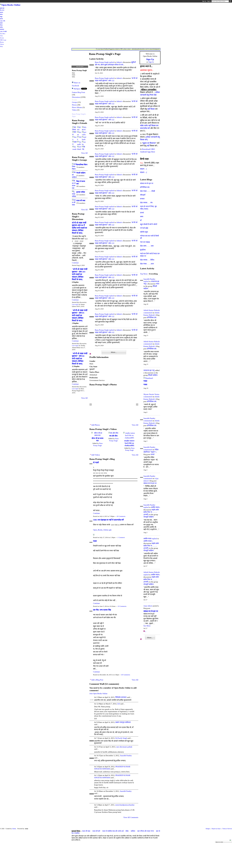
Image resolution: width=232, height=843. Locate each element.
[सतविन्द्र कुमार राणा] (74, 128)
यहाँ (148, 146)
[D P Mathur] (79, 148)
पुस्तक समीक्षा (80, 192)
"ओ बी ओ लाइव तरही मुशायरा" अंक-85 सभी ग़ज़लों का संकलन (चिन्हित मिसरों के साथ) (79, 315)
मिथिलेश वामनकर (121, 697)
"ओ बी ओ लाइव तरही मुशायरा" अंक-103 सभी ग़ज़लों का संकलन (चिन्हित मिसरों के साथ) (79, 274)
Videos (74, 110)
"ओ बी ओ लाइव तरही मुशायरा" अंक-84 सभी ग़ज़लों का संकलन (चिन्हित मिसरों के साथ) (79, 358)
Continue (75, 263)
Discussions (76, 97)
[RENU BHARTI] (79, 128)
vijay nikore (147, 606)
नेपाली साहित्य (80, 173)
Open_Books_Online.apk (102, 530)
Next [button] (137, 404)
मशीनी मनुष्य (144, 232)
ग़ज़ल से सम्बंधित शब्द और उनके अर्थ (113, 831)
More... (114, 352)
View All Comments (130, 817)
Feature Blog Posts (78, 92)
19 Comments (122, 606)
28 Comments (121, 516)
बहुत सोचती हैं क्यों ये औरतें (148, 224)
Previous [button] (91, 404)
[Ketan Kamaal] (79, 133)
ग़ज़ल (95, 541)
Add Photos (95, 425)
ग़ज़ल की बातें (96, 831)
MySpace (77, 89)
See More (147, 626)
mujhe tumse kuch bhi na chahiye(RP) (129, 443)
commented (147, 313)
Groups (74, 102)
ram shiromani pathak (124, 747)
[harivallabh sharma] (84, 133)
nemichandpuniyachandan (124, 805)
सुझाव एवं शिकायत (149, 143)
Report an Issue (216, 828)
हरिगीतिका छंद (144, 187)
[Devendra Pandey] (74, 148)
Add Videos (95, 455)
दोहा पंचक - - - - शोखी (147, 191)
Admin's (119, 62)
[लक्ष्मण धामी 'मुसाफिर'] (74, 143)
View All (84, 153)
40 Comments (125, 675)
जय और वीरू (113, 436)
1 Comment (121, 537)
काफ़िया (133, 831)
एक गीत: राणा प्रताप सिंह (102, 610)
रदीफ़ (127, 831)
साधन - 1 (143, 169)
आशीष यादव (147, 539)
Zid (118, 704)
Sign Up (204, 1)
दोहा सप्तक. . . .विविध (147, 260)
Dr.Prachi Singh (121, 738)
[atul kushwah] (84, 138)
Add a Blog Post (97, 680)
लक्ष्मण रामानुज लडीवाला (123, 722)
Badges (208, 828)
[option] (114, 404)
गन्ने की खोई (144, 228)
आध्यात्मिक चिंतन (81, 165)
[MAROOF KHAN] (84, 128)
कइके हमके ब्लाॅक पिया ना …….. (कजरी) (151, 512)
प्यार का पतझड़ (145, 242)
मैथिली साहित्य (152, 375)
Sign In (209, 1)
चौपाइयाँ (142, 195)
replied (111, 62)
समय (141, 217)
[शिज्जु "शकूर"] (84, 148)
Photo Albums (77, 107)
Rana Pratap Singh (101, 62)
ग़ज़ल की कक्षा (80, 200)
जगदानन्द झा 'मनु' (149, 370)
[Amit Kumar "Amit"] (74, 138)
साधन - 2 (143, 172)
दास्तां (142, 213)
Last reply (75, 304)
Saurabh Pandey (126, 755)
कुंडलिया (143, 250)
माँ (140, 220)
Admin (14, 828)
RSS (90, 354)
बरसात (142, 199)
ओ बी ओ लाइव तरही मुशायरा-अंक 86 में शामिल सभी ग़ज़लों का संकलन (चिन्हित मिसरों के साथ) (79, 228)
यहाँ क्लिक (151, 109)
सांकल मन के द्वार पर (146, 183)
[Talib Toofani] (79, 138)
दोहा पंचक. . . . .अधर (147, 264)
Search (230, 1)
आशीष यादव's (155, 507)
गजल (157, 284)
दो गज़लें (96, 462)
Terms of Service (227, 828)
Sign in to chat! (219, 842)
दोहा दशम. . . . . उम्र (147, 246)
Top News (143, 274)
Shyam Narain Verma (151, 394)
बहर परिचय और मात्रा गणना (145, 831)
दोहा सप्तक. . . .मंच (146, 203)
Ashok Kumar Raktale (151, 310)
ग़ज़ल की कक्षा (86, 831)
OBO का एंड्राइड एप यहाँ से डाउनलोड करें (108, 520)
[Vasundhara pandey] (79, 143)
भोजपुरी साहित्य (148, 517)
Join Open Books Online (98, 693)
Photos (74, 105)
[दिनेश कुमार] (74, 133)
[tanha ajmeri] (84, 143)
